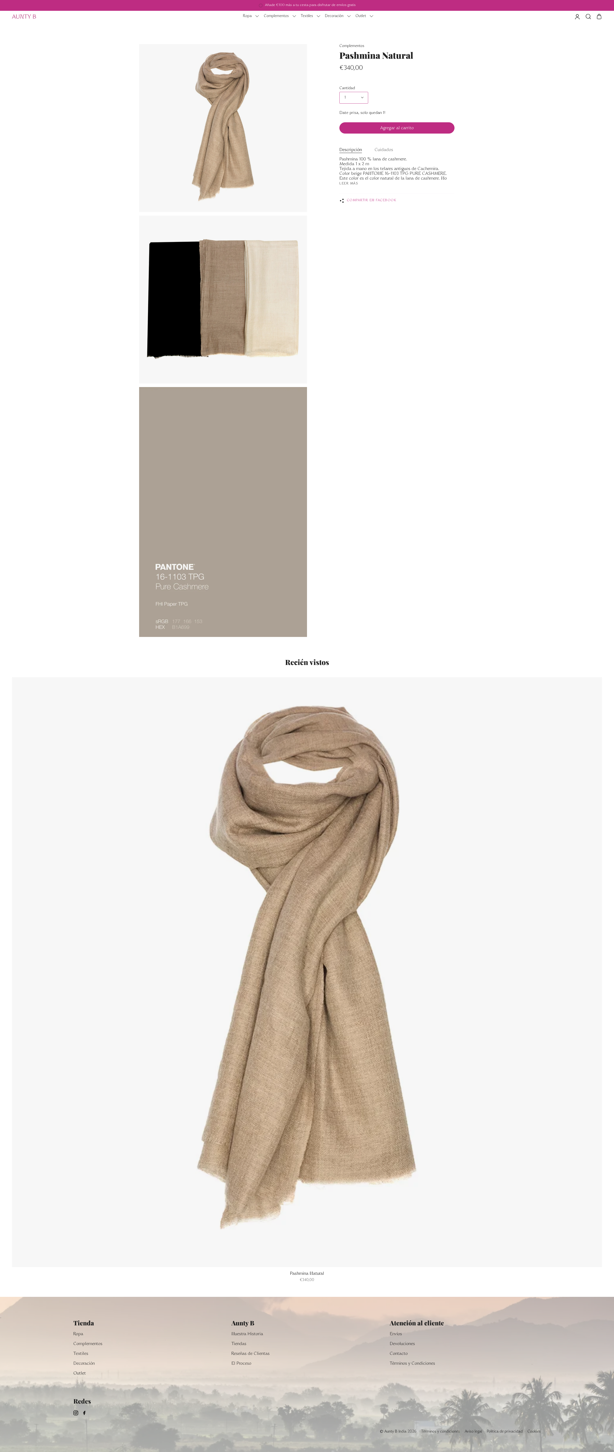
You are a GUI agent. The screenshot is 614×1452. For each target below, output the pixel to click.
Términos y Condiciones (412, 1364)
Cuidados (384, 150)
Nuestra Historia (247, 1334)
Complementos (351, 46)
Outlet (79, 1374)
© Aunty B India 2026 (398, 1432)
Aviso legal (473, 1432)
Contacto (399, 1354)
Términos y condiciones (440, 1432)
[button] (249, 16)
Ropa (78, 1334)
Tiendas (238, 1344)
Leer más (348, 183)
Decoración (84, 1364)
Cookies (534, 1432)
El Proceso (241, 1364)
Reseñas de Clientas (250, 1354)
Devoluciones (402, 1344)
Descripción (350, 150)
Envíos (396, 1334)
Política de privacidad (505, 1432)
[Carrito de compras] (599, 16)
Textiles (80, 1354)
